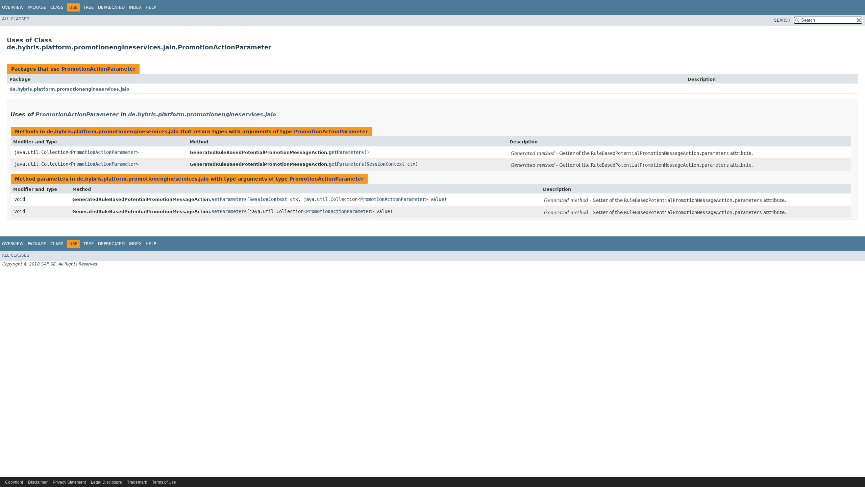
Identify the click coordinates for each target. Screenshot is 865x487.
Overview (13, 7)
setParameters (229, 199)
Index (135, 7)
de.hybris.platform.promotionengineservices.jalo (69, 89)
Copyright (14, 482)
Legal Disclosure (106, 482)
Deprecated (111, 7)
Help (151, 7)
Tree (88, 7)
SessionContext (385, 164)
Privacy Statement (69, 482)
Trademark (137, 482)
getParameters (346, 152)
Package (37, 7)
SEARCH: (783, 20)
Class (57, 7)
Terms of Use (164, 482)
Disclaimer (38, 482)
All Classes (15, 19)
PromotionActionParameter (98, 69)
